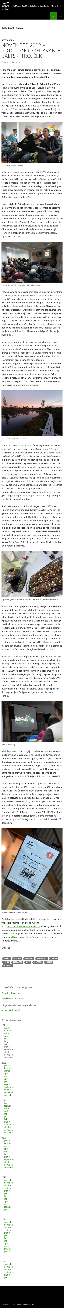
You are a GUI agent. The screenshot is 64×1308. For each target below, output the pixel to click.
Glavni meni (60, 16)
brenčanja (42, 958)
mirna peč (17, 962)
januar (7, 1028)
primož (49, 962)
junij (6, 1041)
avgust (7, 1084)
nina (28, 962)
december (8, 1095)
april (6, 1036)
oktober (7, 1090)
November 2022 (9, 40)
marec (7, 1033)
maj (5, 1039)
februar (7, 1031)
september (9, 1087)
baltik (7, 958)
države (54, 958)
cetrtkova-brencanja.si (19, 937)
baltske (17, 958)
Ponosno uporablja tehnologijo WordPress (18, 1304)
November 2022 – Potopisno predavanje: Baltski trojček (31, 51)
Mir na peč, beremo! (10, 1010)
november (8, 1092)
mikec (6, 962)
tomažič (8, 966)
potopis (38, 962)
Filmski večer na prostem (12, 999)
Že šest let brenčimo (10, 993)
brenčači (29, 958)
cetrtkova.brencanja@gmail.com (23, 926)
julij (5, 1082)
